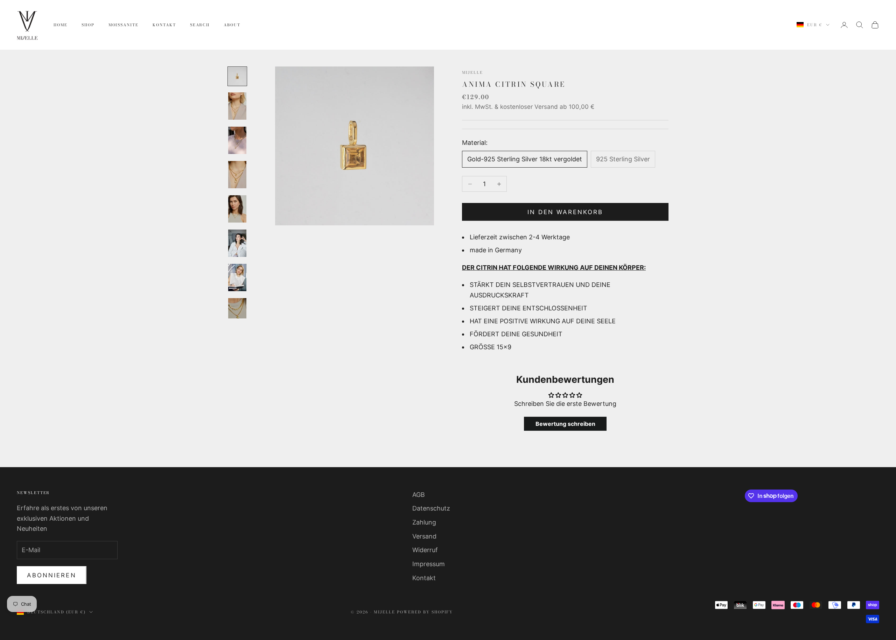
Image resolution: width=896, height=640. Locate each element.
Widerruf (425, 550)
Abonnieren (51, 575)
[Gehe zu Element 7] (237, 277)
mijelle (472, 72)
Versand (424, 536)
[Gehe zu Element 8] (237, 311)
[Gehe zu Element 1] (237, 76)
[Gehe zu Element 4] (237, 174)
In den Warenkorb (565, 212)
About (232, 25)
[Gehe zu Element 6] (237, 243)
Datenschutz (431, 508)
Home (61, 25)
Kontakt (164, 25)
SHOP (88, 25)
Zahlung (424, 522)
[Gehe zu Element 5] (237, 209)
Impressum (428, 564)
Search (200, 25)
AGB (418, 494)
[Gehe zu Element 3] (237, 140)
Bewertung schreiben (565, 423)
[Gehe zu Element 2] (237, 106)
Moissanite (123, 25)
